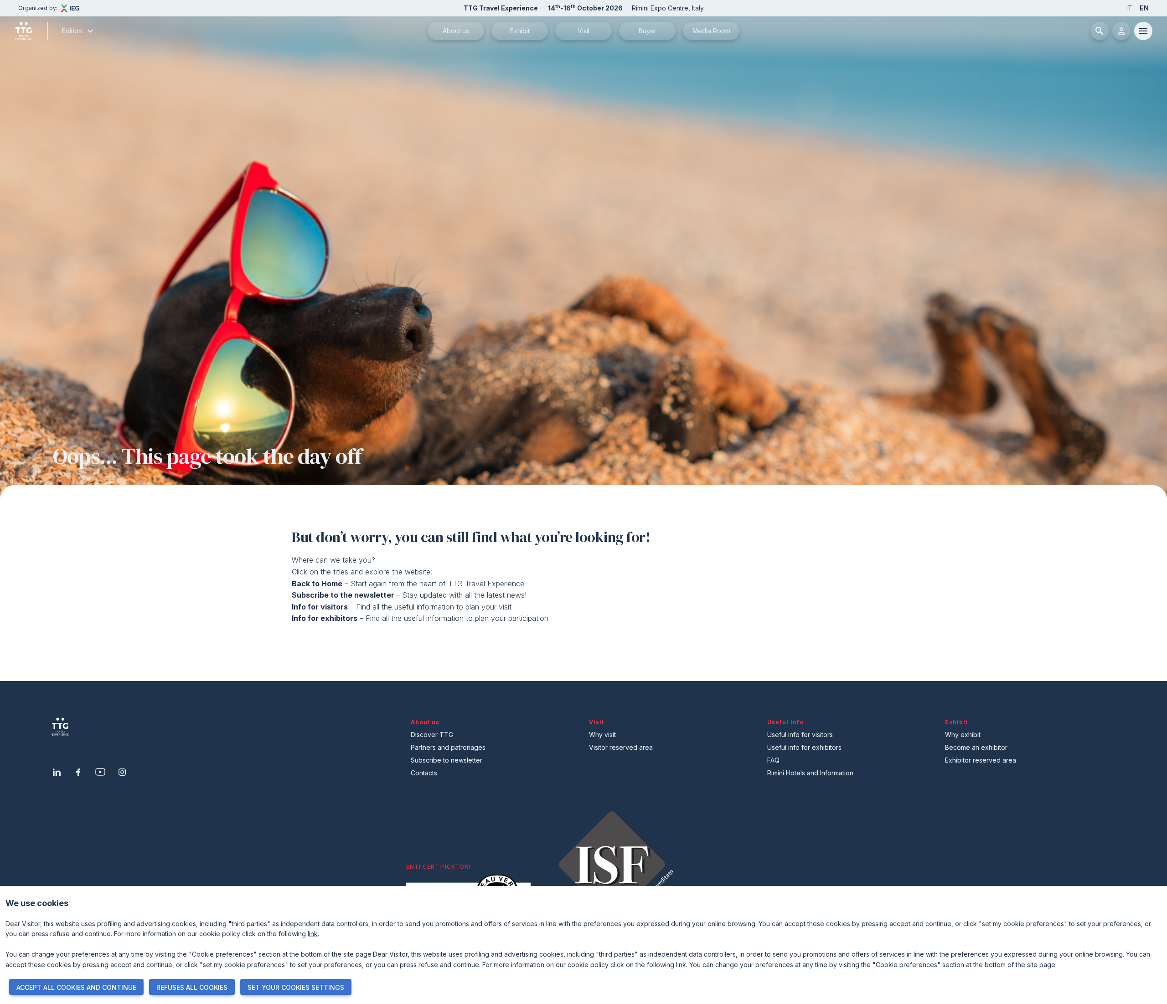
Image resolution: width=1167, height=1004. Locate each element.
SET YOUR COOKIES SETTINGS (296, 987)
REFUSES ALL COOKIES (191, 987)
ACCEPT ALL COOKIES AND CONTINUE (76, 987)
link (313, 933)
